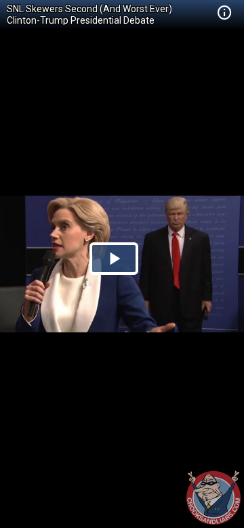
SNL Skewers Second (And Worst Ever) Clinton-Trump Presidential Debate (89, 14)
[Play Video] (113, 258)
